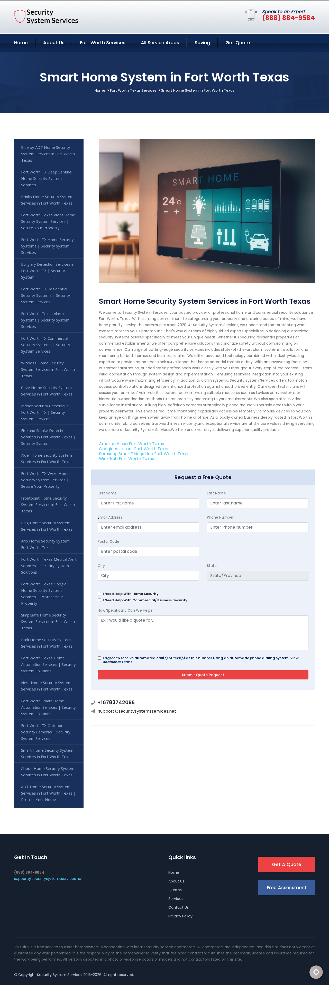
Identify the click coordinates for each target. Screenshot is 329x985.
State (212, 565)
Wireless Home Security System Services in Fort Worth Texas (48, 369)
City (101, 565)
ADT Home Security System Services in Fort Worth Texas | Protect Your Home (48, 793)
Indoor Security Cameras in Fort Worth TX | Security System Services (45, 412)
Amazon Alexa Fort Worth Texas (131, 444)
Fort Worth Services (102, 42)
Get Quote (237, 42)
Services (175, 898)
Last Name (216, 493)
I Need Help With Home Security (131, 594)
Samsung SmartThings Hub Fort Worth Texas (144, 454)
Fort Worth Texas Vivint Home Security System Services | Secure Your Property (48, 221)
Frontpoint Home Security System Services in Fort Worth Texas (48, 504)
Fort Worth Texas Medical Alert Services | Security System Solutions (49, 566)
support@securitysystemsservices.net (137, 711)
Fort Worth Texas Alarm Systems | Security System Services (45, 320)
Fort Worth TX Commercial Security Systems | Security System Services (45, 345)
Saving (202, 42)
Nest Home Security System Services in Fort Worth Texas (46, 686)
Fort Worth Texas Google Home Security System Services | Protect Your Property (44, 593)
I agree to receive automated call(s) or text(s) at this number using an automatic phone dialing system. (200, 660)
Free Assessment (287, 887)
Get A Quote (286, 864)
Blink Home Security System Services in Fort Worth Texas (46, 643)
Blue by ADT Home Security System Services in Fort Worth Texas (48, 154)
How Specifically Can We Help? (125, 610)
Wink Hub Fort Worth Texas (126, 459)
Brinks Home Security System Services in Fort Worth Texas (47, 200)
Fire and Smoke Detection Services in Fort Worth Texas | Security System (48, 437)
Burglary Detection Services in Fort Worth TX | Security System (47, 271)
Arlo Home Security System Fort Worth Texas (45, 544)
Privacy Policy (180, 916)
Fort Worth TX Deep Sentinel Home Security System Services (46, 178)
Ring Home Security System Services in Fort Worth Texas (46, 526)
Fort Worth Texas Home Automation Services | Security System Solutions (48, 664)
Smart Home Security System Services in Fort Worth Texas (47, 753)
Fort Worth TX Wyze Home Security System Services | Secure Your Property (45, 480)
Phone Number (220, 517)
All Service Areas (160, 42)
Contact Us (178, 907)
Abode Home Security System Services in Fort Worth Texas (47, 771)
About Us (54, 42)
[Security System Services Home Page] (46, 16)
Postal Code (108, 541)
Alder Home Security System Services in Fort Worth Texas (46, 458)
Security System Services (59, 974)
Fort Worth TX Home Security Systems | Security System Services (47, 246)
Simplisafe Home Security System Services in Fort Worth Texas (48, 621)
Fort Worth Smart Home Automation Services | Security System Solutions (48, 707)
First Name (107, 493)
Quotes (175, 889)
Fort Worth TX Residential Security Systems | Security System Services (45, 295)
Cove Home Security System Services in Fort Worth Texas (46, 391)
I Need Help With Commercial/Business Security (145, 600)
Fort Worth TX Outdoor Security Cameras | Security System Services (45, 732)
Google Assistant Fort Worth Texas (134, 449)
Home (21, 42)
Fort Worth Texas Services (133, 90)
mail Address (110, 517)
